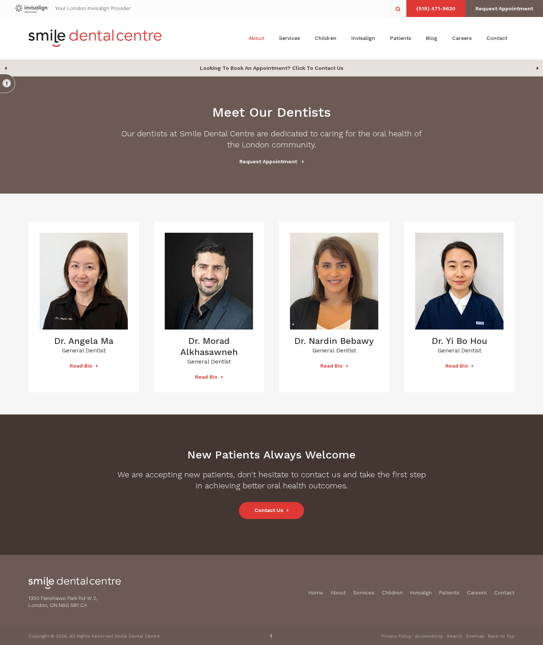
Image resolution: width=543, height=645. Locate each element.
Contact (496, 38)
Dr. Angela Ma (83, 341)
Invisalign (363, 38)
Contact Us (269, 510)
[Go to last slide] (5, 68)
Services (289, 38)
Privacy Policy (396, 636)
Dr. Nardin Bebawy (334, 341)
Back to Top (501, 636)
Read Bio (81, 366)
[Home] (94, 38)
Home (315, 592)
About (256, 38)
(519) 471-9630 (435, 8)
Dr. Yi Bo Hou (459, 341)
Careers (462, 38)
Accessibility (429, 636)
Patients (400, 38)
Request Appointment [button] (504, 8)
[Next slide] (537, 68)
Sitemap (475, 636)
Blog (431, 38)
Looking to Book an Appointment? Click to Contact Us (272, 68)
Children (326, 38)
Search (454, 636)
